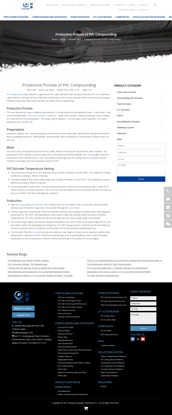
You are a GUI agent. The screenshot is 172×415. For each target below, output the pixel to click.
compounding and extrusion (31, 204)
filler (27, 133)
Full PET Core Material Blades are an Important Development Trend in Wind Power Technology (125, 260)
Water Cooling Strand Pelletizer (113, 356)
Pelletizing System (125, 127)
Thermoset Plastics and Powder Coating (74, 363)
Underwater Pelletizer (110, 375)
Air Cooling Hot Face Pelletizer (113, 366)
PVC (93, 94)
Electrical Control (64, 313)
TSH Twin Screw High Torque (69, 300)
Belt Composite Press (109, 334)
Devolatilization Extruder (128, 121)
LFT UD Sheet (106, 330)
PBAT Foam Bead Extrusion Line (113, 305)
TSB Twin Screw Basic (66, 297)
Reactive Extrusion (65, 334)
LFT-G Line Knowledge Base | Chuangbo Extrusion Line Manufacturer (117, 268)
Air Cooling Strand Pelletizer (112, 359)
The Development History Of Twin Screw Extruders (109, 264)
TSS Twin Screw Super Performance (72, 304)
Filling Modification (65, 340)
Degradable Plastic (65, 359)
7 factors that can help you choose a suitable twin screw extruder (36, 268)
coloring (90, 154)
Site (90, 90)
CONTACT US (23, 315)
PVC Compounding (65, 366)
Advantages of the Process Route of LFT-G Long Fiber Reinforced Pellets (119, 271)
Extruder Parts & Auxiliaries (69, 316)
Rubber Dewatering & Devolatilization (73, 394)
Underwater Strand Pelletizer (113, 363)
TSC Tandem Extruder (66, 310)
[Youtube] (143, 339)
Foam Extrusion (124, 103)
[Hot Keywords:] (155, 5)
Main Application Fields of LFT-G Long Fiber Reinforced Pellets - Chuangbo (40, 275)
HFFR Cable (62, 375)
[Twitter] (138, 339)
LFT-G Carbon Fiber (108, 320)
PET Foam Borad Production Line (114, 297)
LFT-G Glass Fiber (108, 316)
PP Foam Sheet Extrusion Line (113, 301)
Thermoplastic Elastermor (68, 353)
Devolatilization (64, 391)
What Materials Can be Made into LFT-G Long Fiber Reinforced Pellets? (39, 271)
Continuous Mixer (108, 345)
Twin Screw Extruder (126, 92)
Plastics (104, 386)
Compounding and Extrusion (130, 98)
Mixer (119, 139)
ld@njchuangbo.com (24, 332)
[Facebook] (132, 339)
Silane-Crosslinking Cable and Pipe (72, 372)
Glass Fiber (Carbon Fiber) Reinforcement (74, 350)
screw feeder (74, 208)
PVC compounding (15, 94)
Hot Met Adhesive (65, 356)
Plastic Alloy (62, 337)
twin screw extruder (36, 115)
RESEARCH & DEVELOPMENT (100, 5)
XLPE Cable (62, 369)
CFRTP (120, 115)
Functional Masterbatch (67, 346)
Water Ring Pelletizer (109, 372)
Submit (141, 179)
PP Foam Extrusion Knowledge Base (103, 275)
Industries (121, 133)
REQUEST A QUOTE (23, 308)
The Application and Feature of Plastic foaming (28, 260)
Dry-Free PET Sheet (65, 327)
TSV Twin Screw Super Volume (70, 307)
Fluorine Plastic (64, 330)
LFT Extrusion (123, 109)
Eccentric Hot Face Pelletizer (112, 369)
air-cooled (36, 232)
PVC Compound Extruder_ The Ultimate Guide (27, 264)
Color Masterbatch (65, 343)
